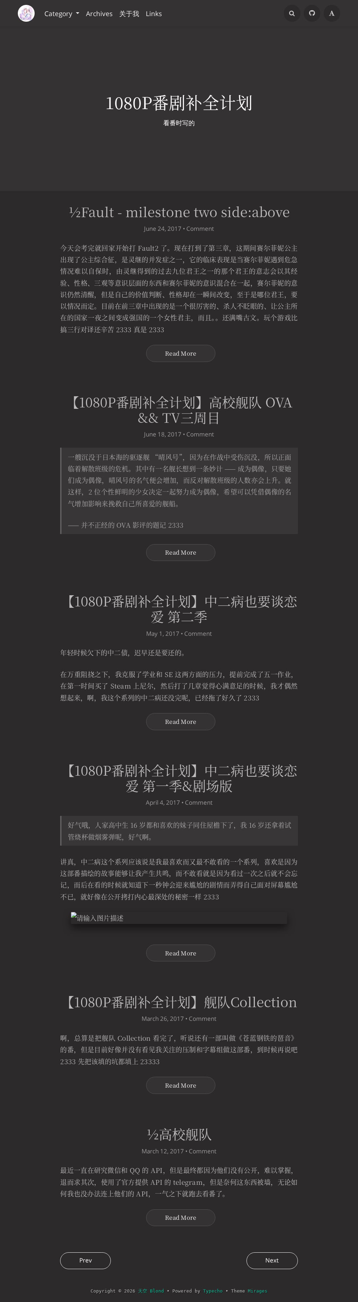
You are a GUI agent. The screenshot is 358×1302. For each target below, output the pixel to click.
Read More (180, 353)
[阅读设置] (332, 13)
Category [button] (59, 13)
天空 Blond (151, 1291)
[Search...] (292, 13)
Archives (99, 13)
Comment (200, 229)
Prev (85, 1260)
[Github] (312, 13)
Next (272, 1260)
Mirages (257, 1291)
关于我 (129, 13)
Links (154, 13)
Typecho (213, 1291)
